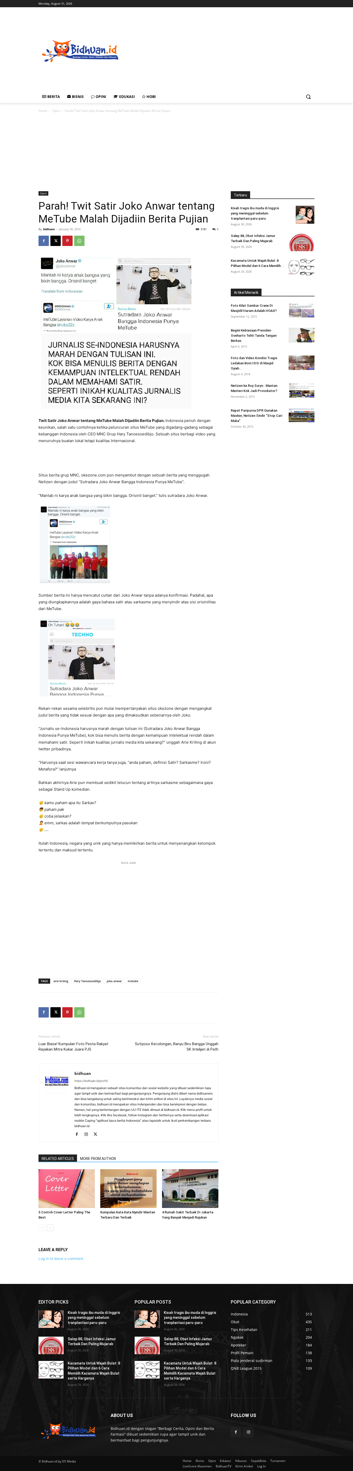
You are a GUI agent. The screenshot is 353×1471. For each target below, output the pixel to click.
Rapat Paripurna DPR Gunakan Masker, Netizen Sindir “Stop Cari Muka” (256, 416)
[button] (308, 96)
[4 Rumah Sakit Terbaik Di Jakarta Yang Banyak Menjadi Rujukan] (190, 1188)
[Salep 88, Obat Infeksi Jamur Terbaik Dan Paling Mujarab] (301, 242)
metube (133, 981)
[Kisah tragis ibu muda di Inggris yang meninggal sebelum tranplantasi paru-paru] (305, 215)
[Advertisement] (237, 50)
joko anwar (114, 981)
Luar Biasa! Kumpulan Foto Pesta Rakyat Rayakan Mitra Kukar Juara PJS (73, 1047)
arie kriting (60, 981)
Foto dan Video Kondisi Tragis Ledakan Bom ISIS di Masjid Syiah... (254, 363)
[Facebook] (44, 241)
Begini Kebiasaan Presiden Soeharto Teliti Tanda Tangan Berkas (254, 335)
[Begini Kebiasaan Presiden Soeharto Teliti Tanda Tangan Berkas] (301, 335)
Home (43, 111)
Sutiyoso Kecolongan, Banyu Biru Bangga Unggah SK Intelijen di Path (176, 1047)
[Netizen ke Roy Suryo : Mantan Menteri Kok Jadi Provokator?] (301, 390)
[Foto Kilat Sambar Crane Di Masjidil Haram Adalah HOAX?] (301, 310)
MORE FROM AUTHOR (98, 1159)
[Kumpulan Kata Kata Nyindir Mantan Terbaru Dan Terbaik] (128, 1188)
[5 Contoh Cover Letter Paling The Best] (67, 1188)
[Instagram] (88, 1134)
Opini (56, 111)
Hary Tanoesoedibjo (87, 981)
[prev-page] (42, 1227)
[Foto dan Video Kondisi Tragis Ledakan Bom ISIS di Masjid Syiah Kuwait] (301, 363)
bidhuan (49, 229)
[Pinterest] (67, 241)
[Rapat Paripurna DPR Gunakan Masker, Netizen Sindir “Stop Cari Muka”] (301, 415)
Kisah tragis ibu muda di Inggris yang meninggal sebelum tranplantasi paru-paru (255, 213)
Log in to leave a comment (61, 1258)
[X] (55, 241)
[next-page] (50, 1227)
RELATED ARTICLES (58, 1159)
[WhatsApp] (79, 241)
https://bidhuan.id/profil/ (91, 1081)
